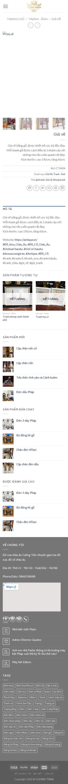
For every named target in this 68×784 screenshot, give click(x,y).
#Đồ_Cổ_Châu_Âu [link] (39, 244)
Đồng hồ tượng (52, 744)
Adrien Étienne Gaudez (26, 640)
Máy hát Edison (21, 662)
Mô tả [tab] (7, 209)
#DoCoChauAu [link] (33, 249)
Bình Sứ (40, 685)
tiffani (33, 697)
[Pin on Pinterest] (56, 188)
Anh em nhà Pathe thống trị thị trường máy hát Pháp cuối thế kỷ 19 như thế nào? (38, 652)
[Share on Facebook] (36, 188)
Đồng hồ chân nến (13, 738)
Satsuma (22, 697)
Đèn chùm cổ (37, 715)
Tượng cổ (49, 703)
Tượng (38, 703)
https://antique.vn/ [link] (26, 239)
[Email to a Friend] (49, 188)
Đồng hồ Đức (10, 750)
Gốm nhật (9, 691)
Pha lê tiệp (9, 697)
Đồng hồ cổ (48, 738)
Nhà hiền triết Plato (24, 629)
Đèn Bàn (8, 715)
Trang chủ (15, 19)
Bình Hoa (8, 685)
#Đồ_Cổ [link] (43, 253)
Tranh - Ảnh (38, 19)
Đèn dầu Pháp (26, 726)
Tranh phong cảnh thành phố (16, 318)
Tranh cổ (8, 703)
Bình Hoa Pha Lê (25, 685)
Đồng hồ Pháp (11, 744)
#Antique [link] (31, 253)
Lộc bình (57, 691)
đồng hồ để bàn (28, 750)
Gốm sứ (21, 691)
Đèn (22, 709)
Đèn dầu (50, 721)
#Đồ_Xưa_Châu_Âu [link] (14, 244)
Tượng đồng (10, 709)
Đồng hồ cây (32, 738)
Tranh (42, 697)
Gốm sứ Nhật (34, 691)
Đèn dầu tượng (44, 726)
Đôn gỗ (47, 732)
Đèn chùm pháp (12, 721)
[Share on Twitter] (43, 188)
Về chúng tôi (23, 773)
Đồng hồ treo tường (32, 744)
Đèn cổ (39, 721)
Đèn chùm (21, 715)
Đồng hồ (58, 732)
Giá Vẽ (56, 19)
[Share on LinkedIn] (62, 188)
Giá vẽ (49, 179)
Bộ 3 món (52, 685)
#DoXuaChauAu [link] (13, 249)
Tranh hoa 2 (42, 316)
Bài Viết (38, 773)
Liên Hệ (49, 773)
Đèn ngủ (8, 732)
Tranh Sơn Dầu (23, 703)
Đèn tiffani (21, 732)
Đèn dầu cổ (10, 726)
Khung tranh (59, 179)
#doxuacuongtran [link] (14, 253)
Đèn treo (35, 732)
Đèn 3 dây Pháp (50, 709)
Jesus (47, 691)
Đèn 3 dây (33, 709)
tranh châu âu (56, 697)
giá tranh (40, 179)
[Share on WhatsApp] (29, 188)
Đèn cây (28, 721)
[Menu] (5, 6)
